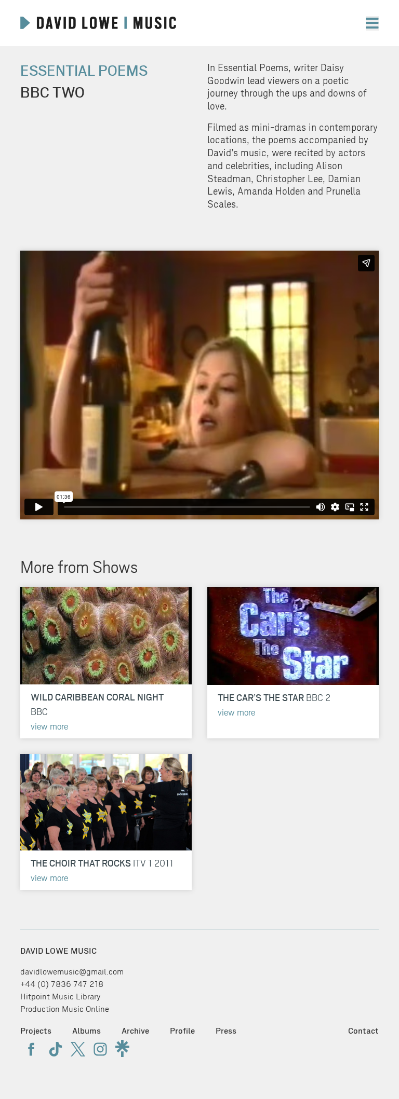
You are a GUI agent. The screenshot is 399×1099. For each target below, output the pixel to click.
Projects (35, 1031)
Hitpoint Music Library (60, 996)
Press (226, 1031)
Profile (182, 1031)
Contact (363, 1031)
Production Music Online (64, 1009)
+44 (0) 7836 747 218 (61, 984)
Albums (86, 1031)
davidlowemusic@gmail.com (72, 972)
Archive (135, 1031)
